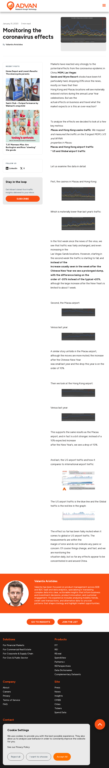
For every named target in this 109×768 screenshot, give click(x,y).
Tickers (58, 708)
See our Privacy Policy (18, 747)
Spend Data (60, 712)
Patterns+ (59, 661)
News (57, 691)
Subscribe (23, 198)
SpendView (60, 657)
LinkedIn (13, 168)
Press (57, 687)
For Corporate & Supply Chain (18, 653)
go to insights (40, 622)
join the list (70, 622)
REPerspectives (62, 666)
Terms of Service (11, 700)
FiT (56, 645)
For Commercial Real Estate (17, 649)
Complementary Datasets (67, 674)
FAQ (5, 704)
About (6, 687)
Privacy (6, 695)
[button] (104, 5)
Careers (7, 691)
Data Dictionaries (63, 670)
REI (56, 649)
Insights (58, 695)
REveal (57, 653)
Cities (57, 704)
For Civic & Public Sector (15, 657)
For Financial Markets (13, 645)
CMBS (57, 700)
